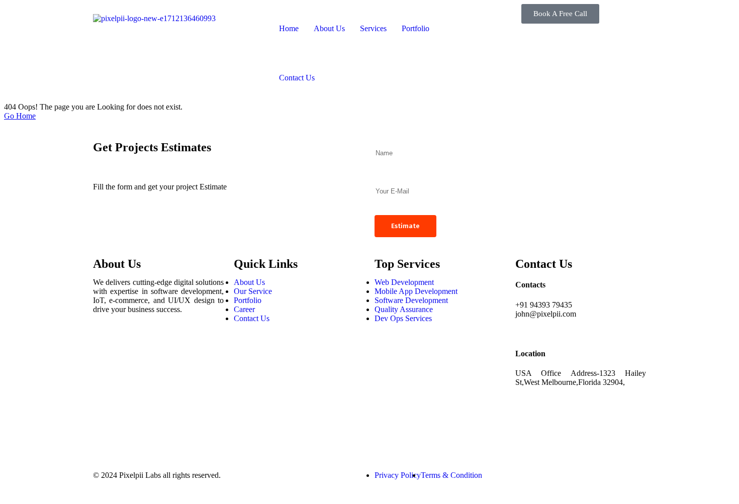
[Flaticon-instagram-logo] (105, 373)
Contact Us (297, 77)
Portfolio (415, 28)
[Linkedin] (105, 401)
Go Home (20, 116)
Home (289, 28)
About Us (329, 28)
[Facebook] (105, 346)
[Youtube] (105, 428)
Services (373, 28)
